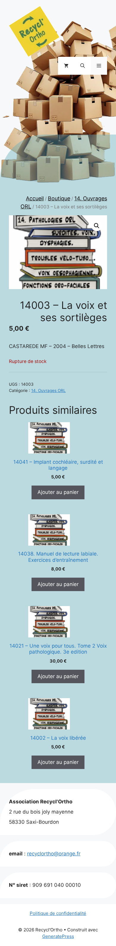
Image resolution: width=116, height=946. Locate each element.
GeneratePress (58, 936)
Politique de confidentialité (58, 913)
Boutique (59, 198)
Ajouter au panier (58, 492)
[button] (82, 66)
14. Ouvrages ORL (48, 390)
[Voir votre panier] (66, 66)
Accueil (35, 198)
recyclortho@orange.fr (53, 854)
